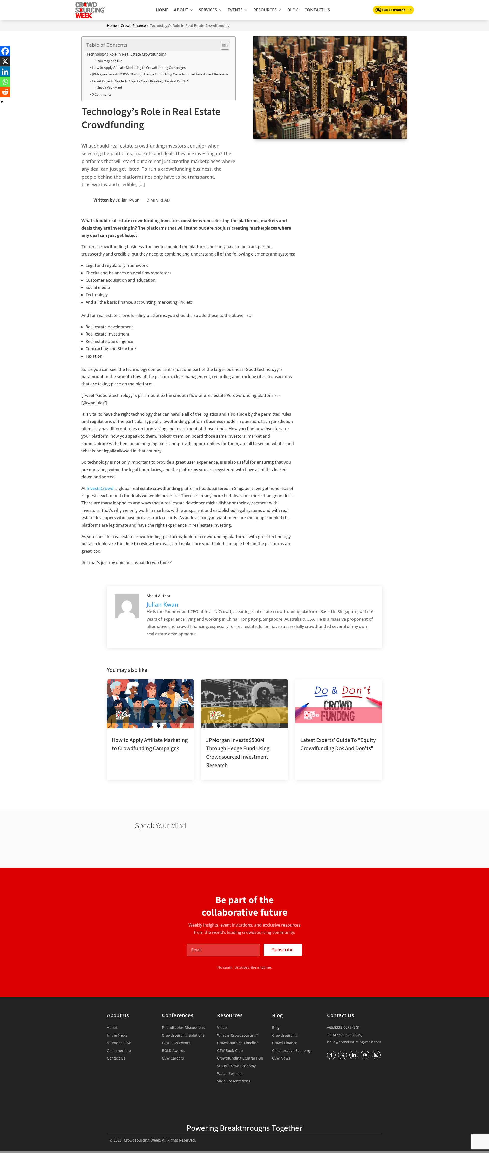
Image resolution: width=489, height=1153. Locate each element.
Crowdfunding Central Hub (240, 1058)
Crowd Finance (133, 25)
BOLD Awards (173, 1051)
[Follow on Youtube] (365, 1055)
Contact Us (317, 10)
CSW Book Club (230, 1051)
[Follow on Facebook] (331, 1055)
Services (208, 10)
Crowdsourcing (285, 1036)
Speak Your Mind (109, 87)
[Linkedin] (5, 71)
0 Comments (101, 94)
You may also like (109, 61)
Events (235, 10)
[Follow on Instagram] (376, 1055)
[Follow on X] (342, 1055)
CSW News (281, 1058)
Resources (265, 10)
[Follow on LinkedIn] (353, 1055)
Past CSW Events (176, 1043)
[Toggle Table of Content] (222, 45)
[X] (5, 61)
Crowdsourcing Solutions (183, 1036)
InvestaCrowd (100, 488)
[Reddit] (5, 92)
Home (162, 10)
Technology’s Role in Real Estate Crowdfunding (126, 54)
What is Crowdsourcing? (237, 1036)
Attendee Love (119, 1043)
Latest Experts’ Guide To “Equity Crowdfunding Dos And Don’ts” (140, 81)
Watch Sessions (230, 1074)
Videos (222, 1028)
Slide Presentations (233, 1081)
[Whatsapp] (5, 82)
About (181, 10)
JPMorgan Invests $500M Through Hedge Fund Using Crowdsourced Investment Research (160, 74)
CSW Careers (173, 1058)
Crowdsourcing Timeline (238, 1043)
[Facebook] (5, 51)
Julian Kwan (127, 200)
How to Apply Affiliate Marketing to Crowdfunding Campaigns (139, 67)
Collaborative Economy (291, 1051)
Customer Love (119, 1051)
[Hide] (2, 102)
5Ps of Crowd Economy (236, 1066)
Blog (293, 10)
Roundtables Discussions (183, 1028)
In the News (117, 1036)
